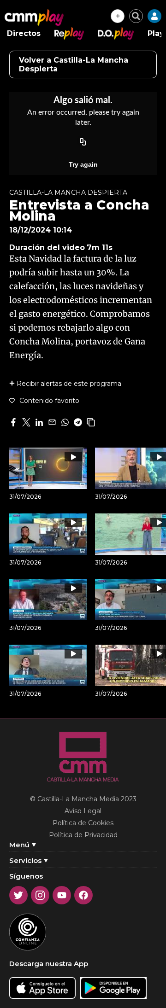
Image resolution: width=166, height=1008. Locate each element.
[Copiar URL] (83, 142)
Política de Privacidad (83, 835)
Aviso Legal (83, 811)
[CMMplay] (34, 17)
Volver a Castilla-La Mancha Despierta (73, 64)
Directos (24, 33)
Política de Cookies (83, 823)
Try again (83, 164)
